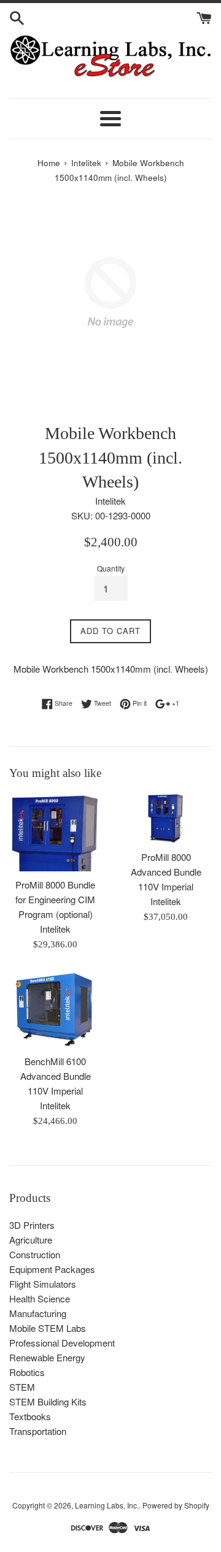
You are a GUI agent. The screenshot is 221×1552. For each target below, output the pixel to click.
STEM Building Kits (48, 1401)
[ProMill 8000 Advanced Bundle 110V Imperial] (166, 818)
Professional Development (62, 1342)
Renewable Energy (47, 1357)
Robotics (27, 1372)
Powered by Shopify (175, 1505)
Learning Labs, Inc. (107, 1505)
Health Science (39, 1298)
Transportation (37, 1430)
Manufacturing (37, 1313)
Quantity (111, 568)
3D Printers (32, 1224)
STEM (22, 1386)
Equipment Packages (52, 1269)
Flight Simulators (42, 1283)
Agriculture (30, 1239)
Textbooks (30, 1416)
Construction (34, 1254)
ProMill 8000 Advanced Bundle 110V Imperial (166, 872)
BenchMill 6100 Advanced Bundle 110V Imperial (55, 1076)
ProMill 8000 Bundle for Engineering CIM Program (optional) (55, 899)
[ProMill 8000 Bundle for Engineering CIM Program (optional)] (55, 832)
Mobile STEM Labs (47, 1327)
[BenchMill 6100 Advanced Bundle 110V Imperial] (55, 1009)
